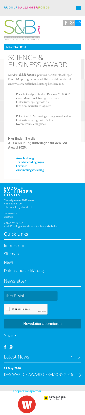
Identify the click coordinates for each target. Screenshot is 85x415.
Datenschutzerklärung (24, 270)
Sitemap (8, 216)
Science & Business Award (38, 61)
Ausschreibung (25, 158)
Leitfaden (21, 166)
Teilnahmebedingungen (30, 162)
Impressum (10, 213)
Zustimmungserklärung (30, 170)
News (8, 262)
